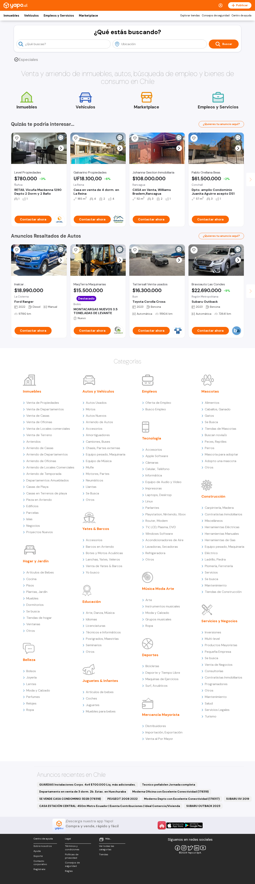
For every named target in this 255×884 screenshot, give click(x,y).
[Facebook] (177, 848)
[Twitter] (190, 848)
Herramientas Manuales (222, 534)
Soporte (38, 856)
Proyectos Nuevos (39, 532)
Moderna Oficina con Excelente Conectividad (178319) (170, 791)
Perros (209, 448)
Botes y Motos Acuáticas (104, 553)
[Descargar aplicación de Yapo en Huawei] (161, 825)
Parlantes (152, 508)
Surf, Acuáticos (156, 686)
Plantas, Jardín (36, 592)
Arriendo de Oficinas (41, 461)
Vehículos (31, 16)
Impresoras (153, 488)
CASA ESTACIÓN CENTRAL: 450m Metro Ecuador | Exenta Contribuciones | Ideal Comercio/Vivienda (109, 806)
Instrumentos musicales (162, 606)
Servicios (211, 572)
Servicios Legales (217, 710)
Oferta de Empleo (158, 403)
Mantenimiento (216, 585)
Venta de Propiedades (42, 403)
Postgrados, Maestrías (102, 639)
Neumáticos (94, 480)
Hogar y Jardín (36, 561)
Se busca (33, 611)
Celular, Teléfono (157, 469)
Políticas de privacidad (71, 856)
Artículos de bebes (100, 692)
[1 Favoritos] (75, 138)
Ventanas (33, 624)
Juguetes (92, 705)
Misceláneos (214, 521)
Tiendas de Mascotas (220, 429)
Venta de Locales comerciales (48, 429)
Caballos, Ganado (217, 409)
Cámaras (151, 462)
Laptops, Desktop (158, 495)
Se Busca (92, 493)
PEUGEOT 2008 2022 (122, 799)
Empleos (149, 391)
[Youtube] (203, 848)
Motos (90, 409)
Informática (153, 475)
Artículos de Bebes (40, 572)
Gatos (209, 416)
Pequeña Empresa (218, 652)
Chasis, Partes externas (103, 448)
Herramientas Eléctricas (222, 527)
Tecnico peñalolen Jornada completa (168, 784)
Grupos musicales (158, 619)
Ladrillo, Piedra (215, 559)
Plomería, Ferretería (219, 566)
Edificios (32, 506)
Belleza (29, 659)
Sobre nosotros (42, 846)
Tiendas (103, 854)
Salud (209, 703)
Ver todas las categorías (106, 847)
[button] (61, 148)
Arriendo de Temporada (43, 474)
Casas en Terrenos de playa (46, 493)
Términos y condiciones (72, 847)
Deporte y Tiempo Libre (162, 673)
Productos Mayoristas (221, 645)
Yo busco (92, 572)
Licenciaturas (95, 626)
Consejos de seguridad (216, 15)
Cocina (31, 579)
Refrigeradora (155, 553)
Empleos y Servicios (59, 16)
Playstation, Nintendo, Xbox (165, 514)
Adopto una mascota (220, 461)
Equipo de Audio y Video (163, 482)
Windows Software (159, 534)
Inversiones (213, 632)
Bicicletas (152, 666)
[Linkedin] (196, 848)
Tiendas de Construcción (223, 592)
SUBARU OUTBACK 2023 (203, 806)
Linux (149, 501)
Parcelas (32, 513)
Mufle (90, 467)
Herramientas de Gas (220, 540)
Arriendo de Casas (39, 448)
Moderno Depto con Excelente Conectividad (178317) (182, 799)
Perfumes (33, 697)
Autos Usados (96, 403)
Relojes (31, 703)
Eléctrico (211, 553)
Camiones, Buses (98, 442)
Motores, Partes (97, 474)
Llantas (91, 487)
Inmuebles (11, 16)
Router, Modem (156, 521)
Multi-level (212, 639)
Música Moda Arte (158, 588)
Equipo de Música (99, 461)
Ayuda (37, 851)
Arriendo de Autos (99, 422)
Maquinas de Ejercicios (161, 679)
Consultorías (214, 671)
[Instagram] (184, 848)
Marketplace (88, 16)
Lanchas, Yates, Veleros (103, 559)
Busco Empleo (155, 409)
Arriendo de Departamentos (47, 454)
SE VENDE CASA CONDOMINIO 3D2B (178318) (70, 799)
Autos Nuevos (96, 416)
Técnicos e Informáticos (103, 632)
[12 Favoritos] (194, 138)
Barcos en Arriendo (100, 547)
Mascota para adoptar (221, 454)
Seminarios (94, 645)
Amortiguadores (98, 435)
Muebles (32, 598)
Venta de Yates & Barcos (104, 566)
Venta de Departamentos (45, 409)
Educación (91, 601)
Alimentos (212, 403)
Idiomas (91, 619)
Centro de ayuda (241, 15)
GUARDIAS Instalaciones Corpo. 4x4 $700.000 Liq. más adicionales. (87, 784)
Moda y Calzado (38, 690)
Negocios (33, 526)
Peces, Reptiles (216, 442)
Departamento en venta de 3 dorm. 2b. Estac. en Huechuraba (82, 791)
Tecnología (151, 438)
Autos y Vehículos (98, 391)
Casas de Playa (37, 487)
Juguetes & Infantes (100, 680)
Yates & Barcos (95, 528)
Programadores (216, 684)
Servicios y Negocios (219, 621)
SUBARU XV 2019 (237, 799)
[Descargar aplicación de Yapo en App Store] (175, 825)
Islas (29, 519)
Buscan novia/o (216, 435)
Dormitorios (35, 605)
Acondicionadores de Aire (164, 540)
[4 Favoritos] (16, 250)
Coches (91, 698)
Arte (148, 600)
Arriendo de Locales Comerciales (50, 467)
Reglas (69, 871)
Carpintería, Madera (219, 508)
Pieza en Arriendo (39, 500)
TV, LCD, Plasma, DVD (160, 527)
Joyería (31, 677)
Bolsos (31, 671)
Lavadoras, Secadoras (161, 547)
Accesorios (94, 429)
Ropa (30, 710)
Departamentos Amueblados (47, 480)
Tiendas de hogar (39, 618)
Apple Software (156, 456)
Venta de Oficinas (39, 422)
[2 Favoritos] (134, 250)
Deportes (150, 655)
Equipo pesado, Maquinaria (105, 454)
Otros (30, 631)
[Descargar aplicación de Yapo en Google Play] (193, 825)
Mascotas (210, 391)
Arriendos (33, 442)
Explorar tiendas (190, 15)
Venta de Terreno (39, 435)
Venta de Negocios (218, 665)
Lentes (31, 684)
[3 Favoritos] (75, 250)
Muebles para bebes (101, 711)
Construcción (213, 496)
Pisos (30, 585)
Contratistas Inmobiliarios (223, 514)
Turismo (210, 716)
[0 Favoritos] (16, 138)
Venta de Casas (37, 416)
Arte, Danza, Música (100, 613)
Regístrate (39, 869)
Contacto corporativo (40, 862)
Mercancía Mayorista (160, 714)
